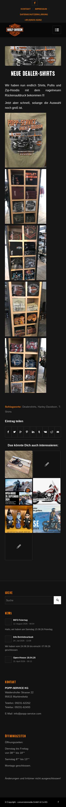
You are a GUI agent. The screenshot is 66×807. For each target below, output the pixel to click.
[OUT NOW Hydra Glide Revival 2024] (46, 491)
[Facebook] (34, 3)
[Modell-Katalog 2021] (18, 464)
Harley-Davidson (47, 406)
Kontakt (26, 9)
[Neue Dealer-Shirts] (33, 56)
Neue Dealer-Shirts (33, 73)
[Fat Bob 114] (18, 546)
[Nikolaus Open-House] (46, 519)
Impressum (41, 9)
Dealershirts (29, 406)
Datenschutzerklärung (34, 14)
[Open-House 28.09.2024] (18, 491)
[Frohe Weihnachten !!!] (18, 519)
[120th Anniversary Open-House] (46, 464)
